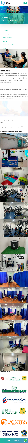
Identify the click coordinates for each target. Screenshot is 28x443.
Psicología (5, 41)
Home (2, 20)
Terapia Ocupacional (7, 37)
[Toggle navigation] (25, 3)
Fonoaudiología (6, 34)
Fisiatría (4, 48)
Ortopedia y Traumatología (9, 44)
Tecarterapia (5, 27)
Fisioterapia (5, 30)
